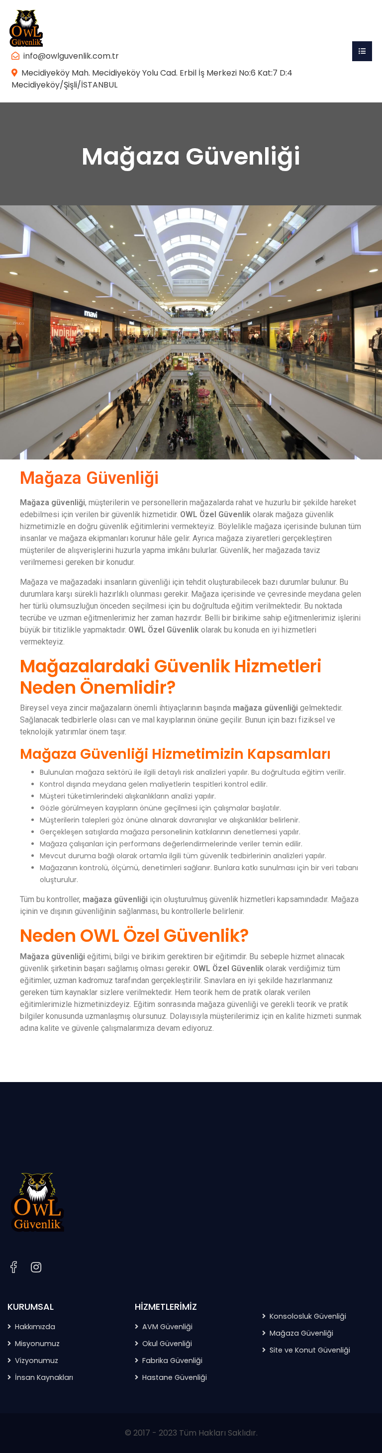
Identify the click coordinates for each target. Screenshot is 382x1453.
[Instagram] (36, 1267)
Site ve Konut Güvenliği (310, 1350)
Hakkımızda (35, 1327)
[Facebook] (13, 1267)
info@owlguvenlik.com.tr (71, 56)
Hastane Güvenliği (174, 1377)
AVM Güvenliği (167, 1327)
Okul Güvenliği (167, 1344)
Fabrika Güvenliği (172, 1360)
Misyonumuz (37, 1344)
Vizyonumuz (36, 1360)
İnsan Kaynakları (44, 1377)
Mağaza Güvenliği (301, 1333)
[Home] (26, 27)
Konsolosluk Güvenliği (308, 1316)
